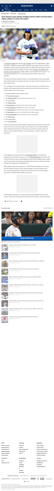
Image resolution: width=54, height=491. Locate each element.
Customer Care (5, 462)
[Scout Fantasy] (49, 478)
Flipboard (21, 472)
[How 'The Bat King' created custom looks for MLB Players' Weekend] (4, 263)
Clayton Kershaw (12, 98)
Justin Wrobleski (12, 121)
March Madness (5, 453)
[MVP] (42, 478)
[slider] (27, 236)
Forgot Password (41, 466)
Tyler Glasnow (27, 63)
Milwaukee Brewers (35, 157)
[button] (2, 6)
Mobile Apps (4, 455)
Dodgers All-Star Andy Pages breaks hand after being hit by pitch (26, 293)
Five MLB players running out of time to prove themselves (24, 269)
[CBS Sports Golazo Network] (38, 475)
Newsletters (40, 462)
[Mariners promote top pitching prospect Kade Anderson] (4, 319)
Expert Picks (13, 13)
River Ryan (11, 112)
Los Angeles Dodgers (10, 63)
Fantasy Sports (5, 447)
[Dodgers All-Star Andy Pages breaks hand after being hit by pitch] (4, 295)
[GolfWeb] (27, 481)
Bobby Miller (11, 117)
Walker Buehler (12, 103)
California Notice (41, 455)
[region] (27, 226)
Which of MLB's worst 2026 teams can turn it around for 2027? (25, 277)
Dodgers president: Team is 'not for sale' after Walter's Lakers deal (26, 308)
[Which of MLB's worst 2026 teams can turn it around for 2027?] (4, 279)
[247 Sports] (6, 478)
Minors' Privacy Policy (42, 449)
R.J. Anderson (12, 21)
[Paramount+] (25, 478)
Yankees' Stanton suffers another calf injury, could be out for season (26, 285)
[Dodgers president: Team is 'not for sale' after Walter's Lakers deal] (4, 311)
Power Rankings (5, 13)
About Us (21, 445)
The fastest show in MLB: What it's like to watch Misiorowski (24, 253)
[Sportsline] (16, 478)
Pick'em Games (5, 445)
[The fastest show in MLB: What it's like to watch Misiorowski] (4, 255)
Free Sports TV (5, 449)
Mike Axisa (5, 21)
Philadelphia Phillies (31, 155)
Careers (21, 447)
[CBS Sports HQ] (24, 475)
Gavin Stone (11, 105)
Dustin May (11, 110)
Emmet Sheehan (12, 114)
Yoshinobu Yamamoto (13, 96)
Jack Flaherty (11, 100)
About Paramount (23, 449)
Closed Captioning (41, 453)
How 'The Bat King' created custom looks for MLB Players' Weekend (26, 261)
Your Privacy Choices (42, 451)
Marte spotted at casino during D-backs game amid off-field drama (26, 301)
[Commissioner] (34, 478)
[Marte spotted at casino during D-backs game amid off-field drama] (4, 303)
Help (2, 461)
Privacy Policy (40, 447)
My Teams (39, 464)
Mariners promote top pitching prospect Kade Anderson (23, 316)
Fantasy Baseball (22, 13)
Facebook (21, 466)
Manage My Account (42, 461)
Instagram (21, 464)
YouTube (21, 461)
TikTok (20, 462)
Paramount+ (22, 451)
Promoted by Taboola (47, 208)
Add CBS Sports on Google (10, 26)
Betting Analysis (5, 451)
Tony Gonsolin (11, 107)
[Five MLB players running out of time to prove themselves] (4, 271)
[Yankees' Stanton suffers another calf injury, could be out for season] (4, 287)
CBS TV (21, 453)
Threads (21, 470)
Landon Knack (11, 119)
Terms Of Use (40, 445)
